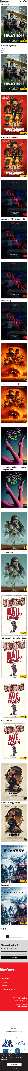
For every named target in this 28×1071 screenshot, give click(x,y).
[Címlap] (7, 1)
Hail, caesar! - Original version (13, 638)
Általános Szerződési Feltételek (14, 1031)
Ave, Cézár (5, 720)
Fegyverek (5, 301)
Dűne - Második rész (9, 384)
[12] (26, 638)
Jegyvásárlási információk (9, 989)
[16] (15, 45)
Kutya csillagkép (7, 46)
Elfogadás (14, 1064)
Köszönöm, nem (13, 1068)
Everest (4, 885)
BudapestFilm (14, 1034)
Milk (2, 929)
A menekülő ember (8, 137)
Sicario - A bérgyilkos (9, 803)
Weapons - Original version (12, 219)
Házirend (4, 985)
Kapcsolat (4, 982)
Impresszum (5, 978)
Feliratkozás (14, 957)
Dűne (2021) (6, 552)
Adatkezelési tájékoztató (14, 1037)
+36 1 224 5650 (22, 998)
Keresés (17, 1)
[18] (24, 219)
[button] (21, 2)
